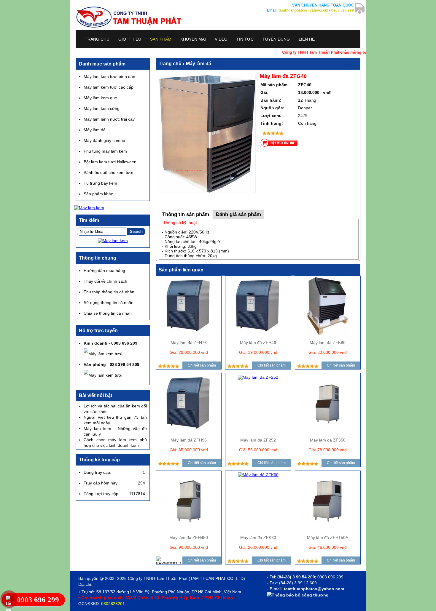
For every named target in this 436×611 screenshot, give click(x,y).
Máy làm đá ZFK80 (328, 342)
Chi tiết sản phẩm (202, 365)
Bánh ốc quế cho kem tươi (108, 172)
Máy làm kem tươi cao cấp (108, 87)
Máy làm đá (198, 63)
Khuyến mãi (193, 39)
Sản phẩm (160, 39)
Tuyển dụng (276, 39)
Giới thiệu (129, 39)
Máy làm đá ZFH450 (188, 537)
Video (221, 39)
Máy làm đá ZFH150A (327, 537)
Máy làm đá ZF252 (258, 440)
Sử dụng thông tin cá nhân (108, 302)
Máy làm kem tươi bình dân (109, 76)
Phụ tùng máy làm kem (105, 151)
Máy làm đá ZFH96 (189, 440)
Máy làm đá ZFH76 (189, 342)
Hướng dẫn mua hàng (104, 270)
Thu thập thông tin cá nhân (109, 291)
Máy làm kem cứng (102, 108)
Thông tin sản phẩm (185, 214)
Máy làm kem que (100, 97)
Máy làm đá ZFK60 (258, 537)
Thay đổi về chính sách (105, 281)
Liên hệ (307, 39)
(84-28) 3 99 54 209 (296, 577)
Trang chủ (97, 39)
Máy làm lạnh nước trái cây (109, 119)
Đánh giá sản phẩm (238, 214)
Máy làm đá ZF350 (328, 440)
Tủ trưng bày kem (100, 183)
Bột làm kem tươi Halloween (110, 161)
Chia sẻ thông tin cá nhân (108, 313)
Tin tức (245, 39)
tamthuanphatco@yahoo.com (303, 10)
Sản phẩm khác (98, 193)
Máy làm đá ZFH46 (258, 342)
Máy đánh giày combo (104, 140)
